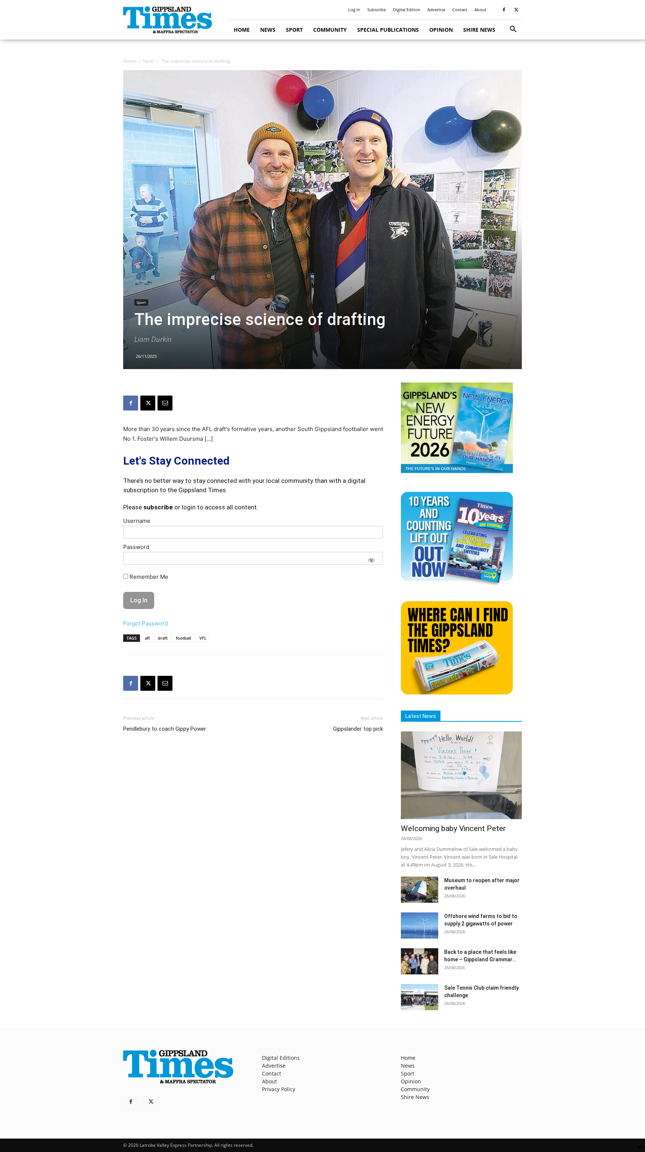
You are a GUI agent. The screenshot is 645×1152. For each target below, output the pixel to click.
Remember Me (148, 576)
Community (330, 29)
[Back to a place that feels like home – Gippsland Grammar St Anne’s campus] (419, 961)
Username (136, 520)
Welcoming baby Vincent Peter (453, 828)
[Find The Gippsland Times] (457, 692)
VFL (202, 638)
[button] (513, 30)
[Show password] (371, 560)
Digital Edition (406, 9)
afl (147, 638)
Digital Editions (281, 1057)
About (480, 9)
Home (242, 29)
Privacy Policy (278, 1089)
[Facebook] (504, 9)
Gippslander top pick (358, 728)
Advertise (436, 9)
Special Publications (388, 29)
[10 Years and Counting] (457, 583)
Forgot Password (145, 623)
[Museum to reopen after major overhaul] (419, 890)
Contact (459, 9)
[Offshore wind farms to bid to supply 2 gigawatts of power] (419, 925)
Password (136, 546)
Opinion (441, 29)
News (267, 29)
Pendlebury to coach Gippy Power (164, 728)
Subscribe (376, 9)
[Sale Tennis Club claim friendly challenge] (419, 997)
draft (163, 638)
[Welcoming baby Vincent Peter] (461, 775)
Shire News (479, 29)
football (183, 638)
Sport (294, 29)
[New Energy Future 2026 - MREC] (457, 473)
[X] (516, 9)
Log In (354, 9)
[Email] (165, 403)
